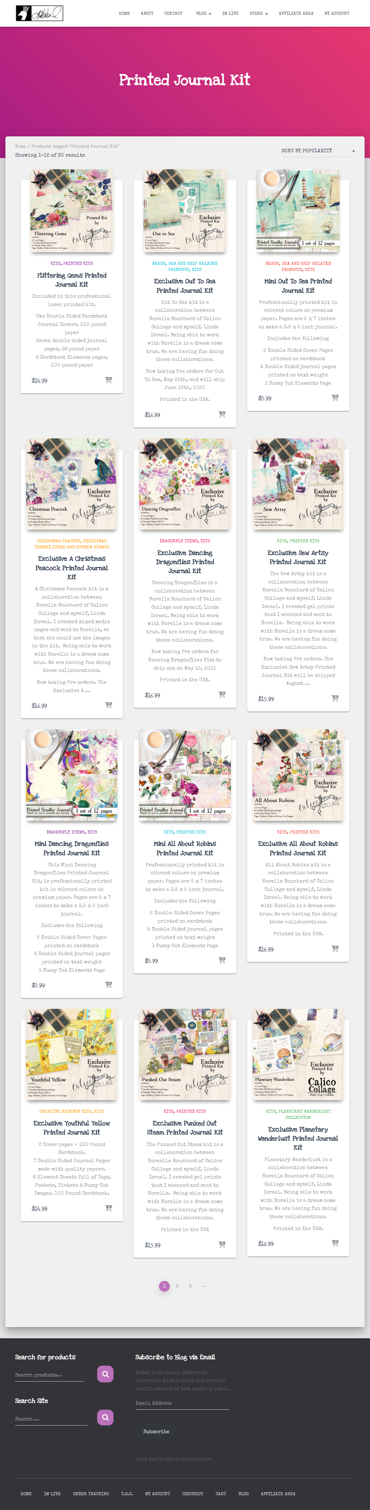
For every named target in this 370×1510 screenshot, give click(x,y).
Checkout (192, 1494)
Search (105, 1374)
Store (257, 14)
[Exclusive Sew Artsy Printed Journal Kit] (298, 484)
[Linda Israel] (40, 13)
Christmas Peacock (58, 541)
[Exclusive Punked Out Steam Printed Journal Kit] (185, 1054)
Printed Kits (78, 264)
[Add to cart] (108, 380)
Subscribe (156, 1432)
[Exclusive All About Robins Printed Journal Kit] (298, 774)
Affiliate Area (296, 14)
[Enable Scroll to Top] (356, 1496)
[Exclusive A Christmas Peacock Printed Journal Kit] (71, 484)
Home (124, 14)
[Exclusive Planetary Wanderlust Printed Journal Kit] (298, 1054)
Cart (221, 1494)
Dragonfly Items (179, 541)
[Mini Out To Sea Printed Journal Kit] (298, 210)
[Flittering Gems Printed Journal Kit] (71, 210)
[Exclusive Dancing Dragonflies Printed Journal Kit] (185, 484)
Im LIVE (230, 14)
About (147, 14)
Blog (201, 14)
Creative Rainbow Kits (65, 1112)
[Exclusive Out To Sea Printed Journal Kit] (185, 210)
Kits (55, 264)
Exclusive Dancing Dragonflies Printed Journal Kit (185, 562)
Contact (173, 14)
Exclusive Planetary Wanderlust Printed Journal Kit (298, 1138)
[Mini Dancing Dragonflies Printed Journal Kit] (71, 774)
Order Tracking (91, 1494)
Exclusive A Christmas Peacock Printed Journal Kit (72, 568)
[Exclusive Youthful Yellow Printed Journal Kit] (71, 1054)
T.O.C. (127, 1494)
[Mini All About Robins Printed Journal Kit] (185, 774)
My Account (336, 14)
